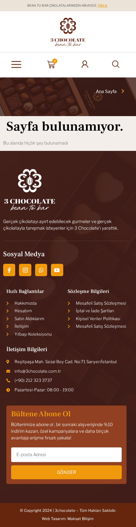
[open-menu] (16, 64)
